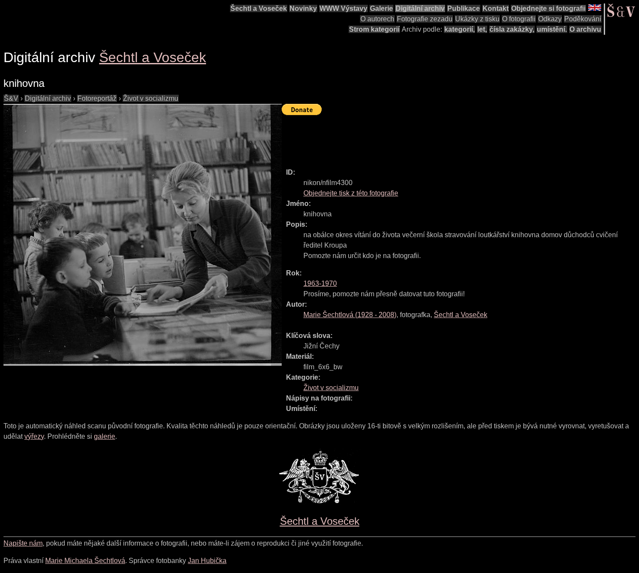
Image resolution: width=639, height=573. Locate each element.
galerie (104, 436)
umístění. (552, 29)
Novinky (303, 8)
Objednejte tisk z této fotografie (350, 193)
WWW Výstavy (343, 8)
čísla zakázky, (511, 29)
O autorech (377, 19)
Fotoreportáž (96, 98)
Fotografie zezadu (425, 19)
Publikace (463, 8)
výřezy (34, 436)
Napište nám (23, 543)
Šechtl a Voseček (258, 8)
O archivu (585, 29)
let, (482, 29)
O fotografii (519, 19)
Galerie (381, 8)
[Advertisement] (440, 137)
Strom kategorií (374, 29)
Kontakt (496, 8)
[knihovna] (142, 235)
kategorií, (459, 29)
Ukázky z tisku (477, 19)
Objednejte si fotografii (548, 8)
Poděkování (582, 19)
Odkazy (550, 19)
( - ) (349, 314)
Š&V (11, 98)
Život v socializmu (150, 98)
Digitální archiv (420, 8)
